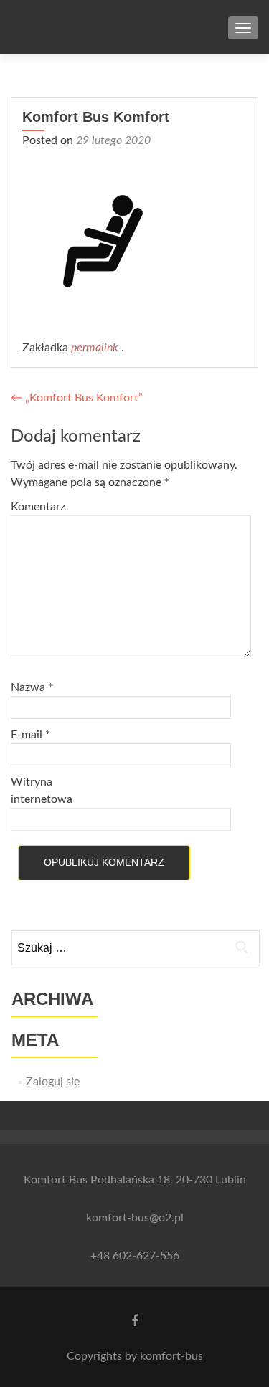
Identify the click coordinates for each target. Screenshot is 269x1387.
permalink (96, 347)
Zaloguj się (53, 1081)
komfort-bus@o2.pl (135, 1218)
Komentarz (38, 507)
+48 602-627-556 (134, 1256)
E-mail (30, 734)
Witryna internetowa (41, 790)
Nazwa (32, 687)
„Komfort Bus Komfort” (77, 398)
